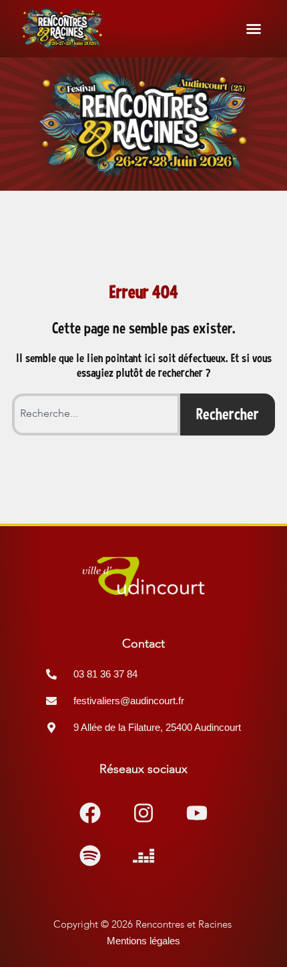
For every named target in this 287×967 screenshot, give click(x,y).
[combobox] (96, 414)
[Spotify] (90, 855)
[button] (254, 29)
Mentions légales (143, 941)
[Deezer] (143, 855)
